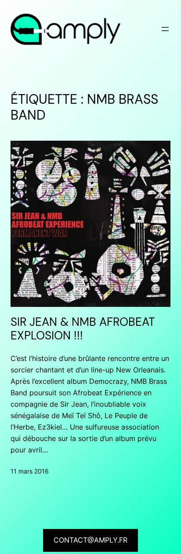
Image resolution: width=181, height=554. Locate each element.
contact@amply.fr (90, 540)
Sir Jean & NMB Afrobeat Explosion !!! (83, 329)
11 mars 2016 (30, 471)
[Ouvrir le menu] (165, 29)
